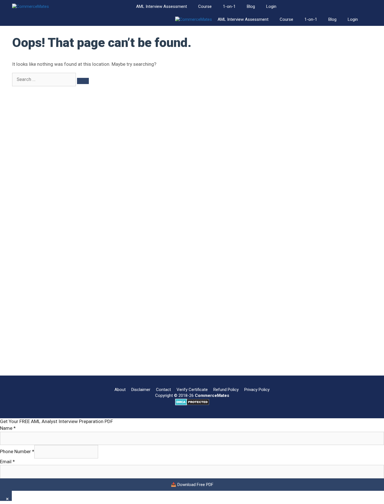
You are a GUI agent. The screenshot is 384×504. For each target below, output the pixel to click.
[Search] (83, 81)
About (120, 389)
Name (8, 428)
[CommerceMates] (30, 7)
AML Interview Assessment (161, 6)
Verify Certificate (192, 389)
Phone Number (17, 451)
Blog (251, 6)
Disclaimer (140, 389)
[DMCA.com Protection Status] (192, 403)
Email (7, 461)
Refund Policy (226, 389)
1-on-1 (229, 6)
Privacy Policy (257, 389)
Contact (163, 389)
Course (205, 6)
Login (271, 6)
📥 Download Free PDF (192, 484)
